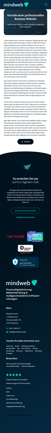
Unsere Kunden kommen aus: (23, 341)
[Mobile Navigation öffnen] (45, 4)
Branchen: (12, 358)
